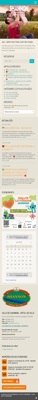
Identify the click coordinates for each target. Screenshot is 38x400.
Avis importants (10, 94)
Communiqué (10, 96)
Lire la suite (22, 137)
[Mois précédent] (7, 242)
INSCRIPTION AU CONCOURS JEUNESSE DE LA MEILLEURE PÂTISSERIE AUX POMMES (19, 76)
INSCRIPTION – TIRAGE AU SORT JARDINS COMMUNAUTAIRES (18, 82)
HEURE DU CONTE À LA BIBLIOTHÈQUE (17, 85)
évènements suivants (22, 238)
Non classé (9, 92)
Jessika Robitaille (7, 349)
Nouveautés (9, 98)
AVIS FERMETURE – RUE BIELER (17, 70)
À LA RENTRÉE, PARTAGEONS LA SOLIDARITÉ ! (17, 73)
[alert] (19, 237)
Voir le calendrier (11, 280)
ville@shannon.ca (13, 323)
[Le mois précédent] (31, 242)
